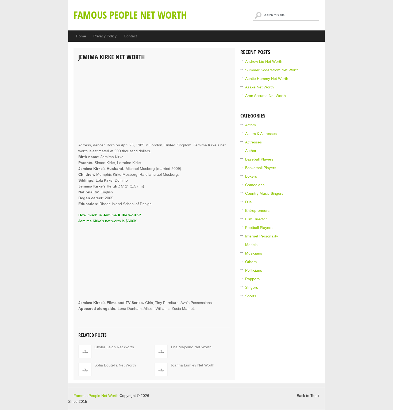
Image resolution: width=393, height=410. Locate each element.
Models (251, 245)
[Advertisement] (154, 102)
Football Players (258, 227)
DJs (248, 202)
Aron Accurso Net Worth (265, 95)
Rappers (252, 279)
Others (251, 262)
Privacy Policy (105, 36)
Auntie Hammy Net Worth (266, 78)
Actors (250, 125)
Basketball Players (260, 168)
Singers (251, 287)
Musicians (253, 253)
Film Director (256, 219)
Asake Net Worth (259, 87)
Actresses (253, 142)
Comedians (254, 185)
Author (250, 151)
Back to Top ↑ (308, 395)
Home (81, 36)
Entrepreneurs (257, 210)
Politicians (253, 270)
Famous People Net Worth (130, 15)
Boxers (251, 176)
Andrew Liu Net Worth (263, 61)
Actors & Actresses (261, 133)
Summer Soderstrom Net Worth (272, 70)
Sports (250, 296)
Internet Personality (261, 236)
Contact (130, 36)
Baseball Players (259, 159)
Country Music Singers (264, 193)
